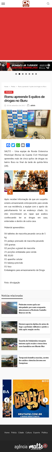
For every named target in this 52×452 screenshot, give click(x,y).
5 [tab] (29, 74)
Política (45, 433)
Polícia (9, 92)
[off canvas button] (3, 3)
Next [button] (48, 65)
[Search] (48, 4)
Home (7, 433)
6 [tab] (33, 74)
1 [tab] (16, 74)
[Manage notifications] (45, 445)
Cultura (29, 433)
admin (32, 105)
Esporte (36, 433)
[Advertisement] (26, 34)
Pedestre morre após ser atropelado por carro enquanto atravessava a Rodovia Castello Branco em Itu (32, 309)
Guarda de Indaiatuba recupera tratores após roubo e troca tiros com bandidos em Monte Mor (33, 343)
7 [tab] (36, 74)
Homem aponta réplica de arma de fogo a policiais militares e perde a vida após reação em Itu (34, 327)
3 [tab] (23, 74)
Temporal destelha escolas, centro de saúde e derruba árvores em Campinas (34, 360)
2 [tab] (19, 74)
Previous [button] (3, 65)
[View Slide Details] (26, 66)
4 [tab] (26, 74)
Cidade (21, 433)
